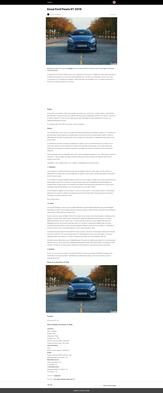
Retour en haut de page (109, 385)
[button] (114, 288)
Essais (58, 379)
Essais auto (57, 375)
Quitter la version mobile (81, 390)
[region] (57, 94)
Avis (55, 379)
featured (63, 379)
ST (74, 379)
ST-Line (71, 68)
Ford (71, 379)
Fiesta (68, 379)
